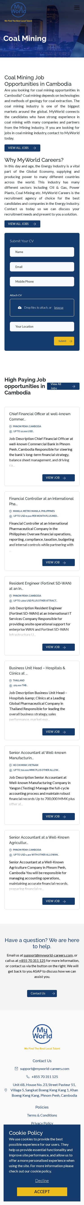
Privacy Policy (42, 1123)
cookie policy (40, 1171)
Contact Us (38, 993)
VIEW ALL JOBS (18, 148)
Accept (42, 1191)
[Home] (18, 12)
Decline (42, 1180)
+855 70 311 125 (32, 960)
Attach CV (16, 295)
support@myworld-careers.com (48, 955)
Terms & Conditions (42, 1115)
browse (58, 307)
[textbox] (42, 252)
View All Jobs (56, 386)
